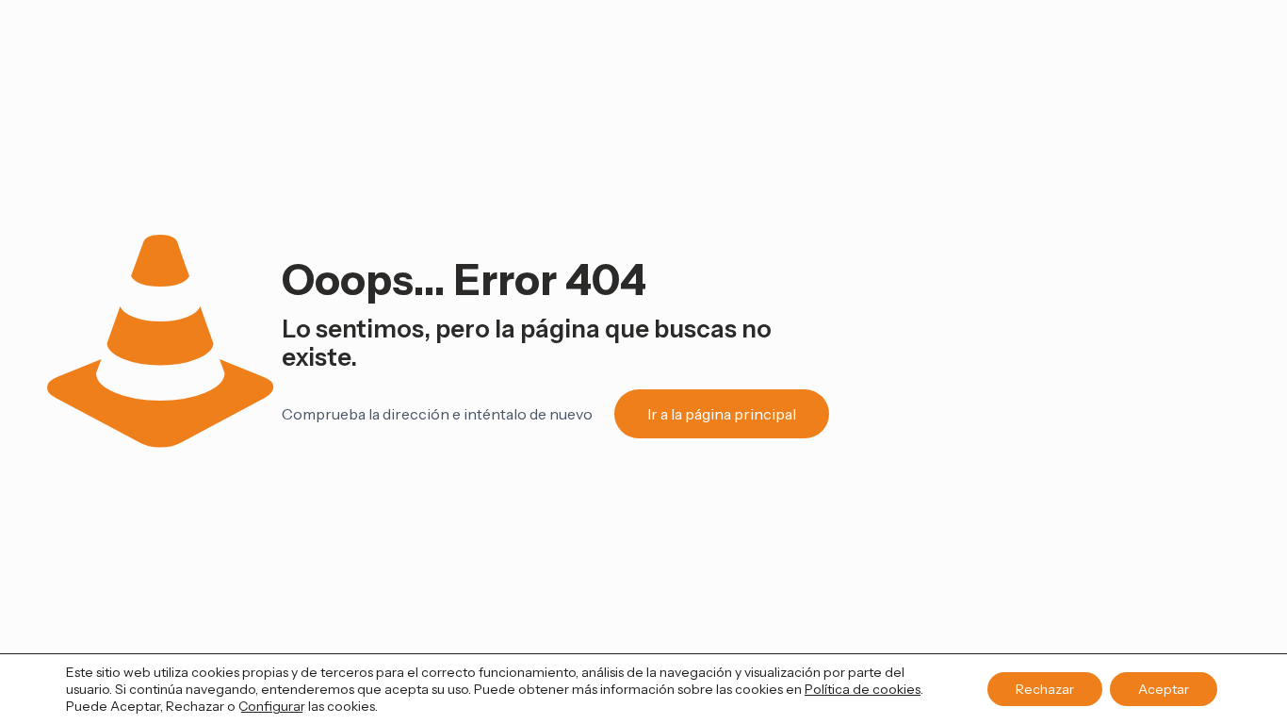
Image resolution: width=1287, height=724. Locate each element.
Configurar (271, 706)
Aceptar (1163, 689)
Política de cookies (862, 689)
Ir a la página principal (721, 413)
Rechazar (1045, 689)
